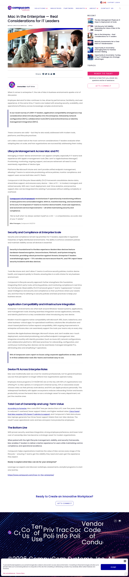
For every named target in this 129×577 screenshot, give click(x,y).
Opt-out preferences (9, 573)
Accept (113, 567)
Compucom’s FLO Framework (22, 199)
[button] (125, 561)
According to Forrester (17, 408)
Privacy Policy (20, 573)
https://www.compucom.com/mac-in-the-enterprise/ (31, 475)
